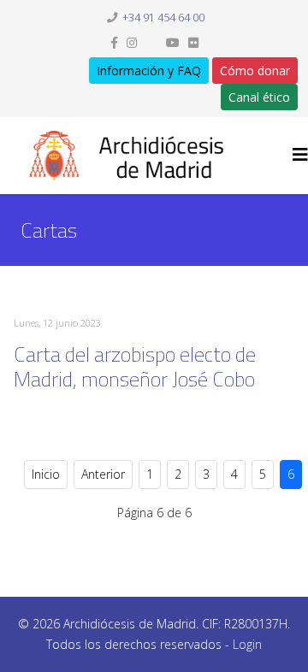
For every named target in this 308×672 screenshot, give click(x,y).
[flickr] (193, 42)
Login (247, 644)
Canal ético (259, 97)
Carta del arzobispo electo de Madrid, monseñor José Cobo (135, 366)
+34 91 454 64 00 (163, 17)
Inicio (46, 474)
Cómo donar (255, 70)
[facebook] (114, 42)
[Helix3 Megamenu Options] (300, 154)
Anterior (103, 474)
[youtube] (173, 42)
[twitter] (151, 42)
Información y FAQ (149, 70)
